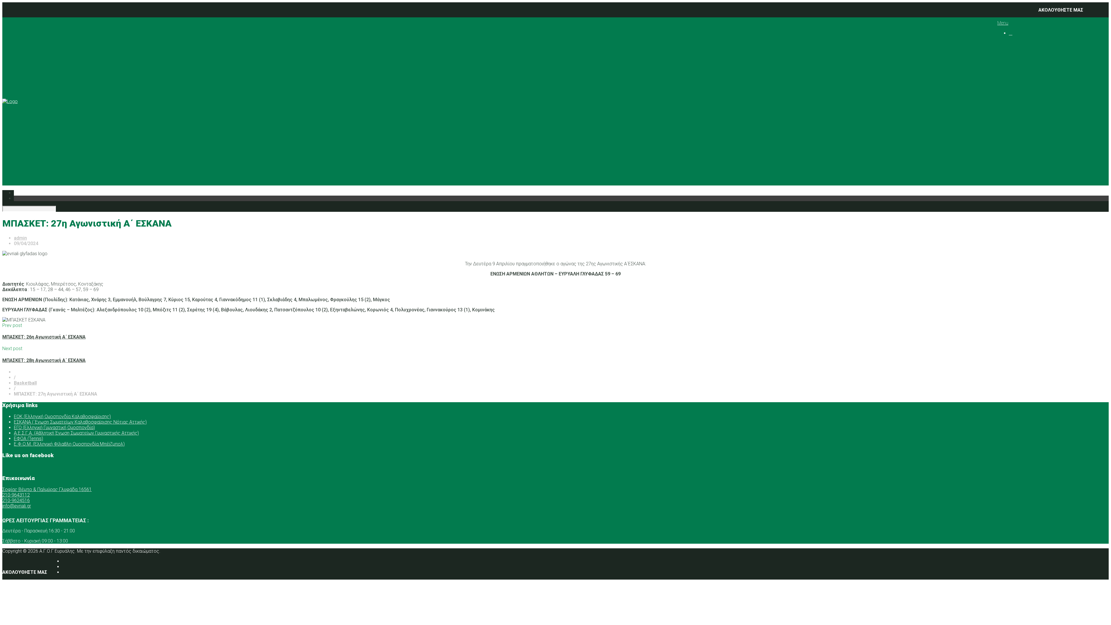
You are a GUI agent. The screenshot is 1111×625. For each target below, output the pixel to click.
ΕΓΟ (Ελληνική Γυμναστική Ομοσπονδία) (54, 427)
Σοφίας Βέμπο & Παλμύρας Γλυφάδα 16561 (47, 489)
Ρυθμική (1029, 131)
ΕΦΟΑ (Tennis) (28, 438)
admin (20, 238)
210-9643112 (16, 495)
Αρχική (1016, 43)
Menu (1002, 23)
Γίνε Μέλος (1027, 169)
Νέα (1013, 120)
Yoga (1037, 98)
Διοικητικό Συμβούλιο (1044, 59)
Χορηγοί (1018, 114)
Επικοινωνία (1022, 158)
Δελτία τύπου (1035, 153)
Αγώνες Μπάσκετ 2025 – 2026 (1076, 81)
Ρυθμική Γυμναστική (1053, 87)
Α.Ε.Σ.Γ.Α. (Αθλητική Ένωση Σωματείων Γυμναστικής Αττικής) (76, 433)
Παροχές (1018, 109)
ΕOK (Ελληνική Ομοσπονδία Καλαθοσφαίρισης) (62, 416)
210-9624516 (16, 500)
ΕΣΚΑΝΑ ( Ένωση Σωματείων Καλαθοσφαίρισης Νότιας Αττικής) (80, 422)
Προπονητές (1033, 65)
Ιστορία (1028, 54)
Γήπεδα (1028, 103)
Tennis (1039, 92)
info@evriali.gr (16, 506)
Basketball (1043, 76)
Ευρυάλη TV (1033, 147)
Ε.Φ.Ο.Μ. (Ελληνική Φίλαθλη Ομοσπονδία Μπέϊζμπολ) (69, 444)
